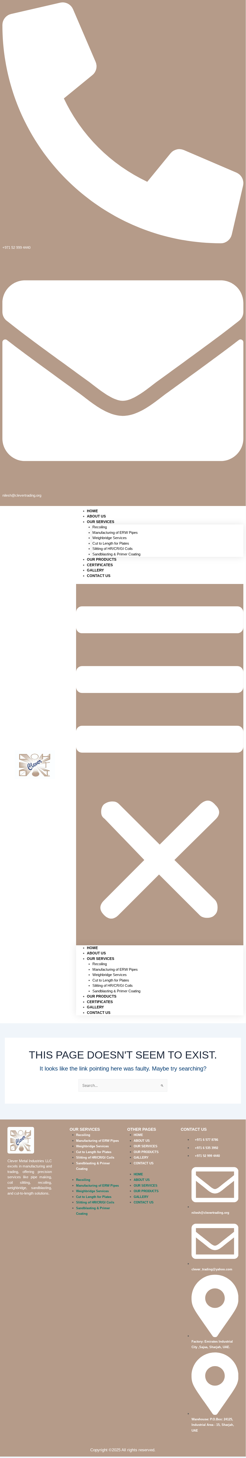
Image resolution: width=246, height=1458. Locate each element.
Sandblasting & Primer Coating (116, 991)
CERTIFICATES (100, 1002)
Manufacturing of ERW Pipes (115, 532)
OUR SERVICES (100, 522)
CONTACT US (98, 576)
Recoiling (99, 527)
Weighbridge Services (109, 538)
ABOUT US (96, 953)
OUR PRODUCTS (101, 996)
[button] (159, 764)
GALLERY (95, 1007)
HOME (92, 948)
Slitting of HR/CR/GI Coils (112, 549)
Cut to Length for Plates (110, 543)
